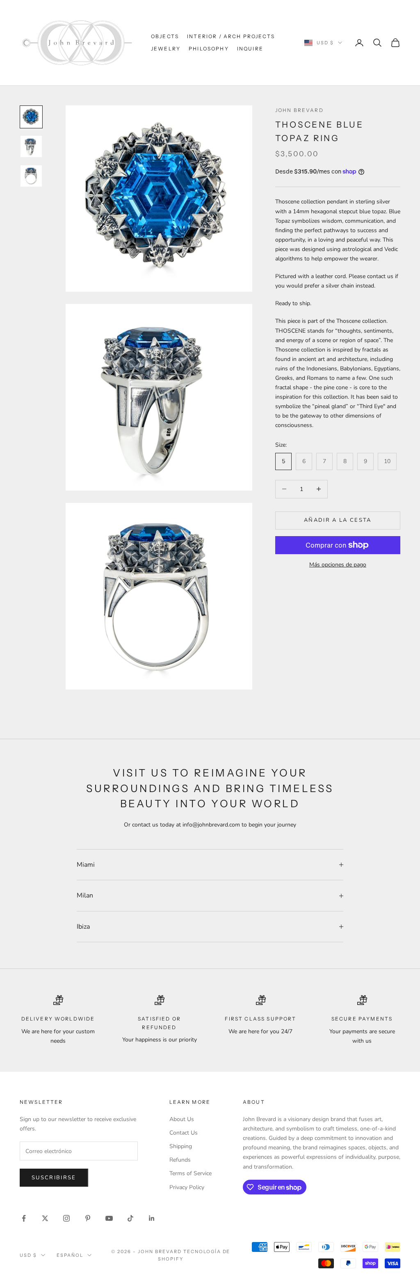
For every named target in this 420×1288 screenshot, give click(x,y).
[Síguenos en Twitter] (45, 1218)
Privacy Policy (186, 1187)
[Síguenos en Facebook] (24, 1218)
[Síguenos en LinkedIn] (152, 1218)
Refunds (180, 1160)
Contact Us (183, 1133)
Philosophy (209, 49)
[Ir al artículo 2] (31, 146)
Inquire (250, 49)
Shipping (180, 1146)
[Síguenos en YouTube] (109, 1218)
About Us (181, 1119)
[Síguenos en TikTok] (130, 1218)
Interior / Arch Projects (231, 36)
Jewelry (165, 49)
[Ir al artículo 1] (31, 116)
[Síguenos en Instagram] (66, 1218)
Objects (165, 36)
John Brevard (299, 110)
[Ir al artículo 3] (31, 175)
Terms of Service (190, 1173)
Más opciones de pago (337, 565)
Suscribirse (54, 1177)
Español (70, 1255)
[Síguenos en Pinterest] (88, 1218)
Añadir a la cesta (338, 520)
